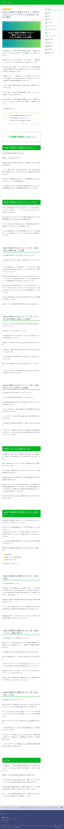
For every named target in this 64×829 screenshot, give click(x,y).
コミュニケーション (54, 26)
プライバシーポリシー (8, 827)
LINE (54, 13)
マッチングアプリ (6, 9)
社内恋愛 (54, 49)
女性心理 (54, 42)
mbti (54, 16)
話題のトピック (54, 52)
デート (54, 32)
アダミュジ (7, 2)
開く (34, 137)
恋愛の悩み (54, 46)
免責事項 (17, 827)
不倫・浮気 (54, 39)
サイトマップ (5, 821)
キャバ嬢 (54, 22)
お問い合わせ (5, 817)
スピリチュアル (54, 29)
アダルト (54, 19)
